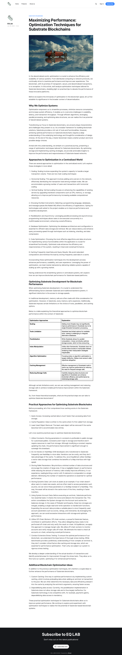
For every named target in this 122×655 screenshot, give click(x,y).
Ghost (69, 653)
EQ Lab (10, 24)
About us (32, 4)
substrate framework (36, 16)
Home (17, 4)
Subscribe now (62, 646)
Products (24, 4)
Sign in (102, 4)
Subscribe (110, 4)
